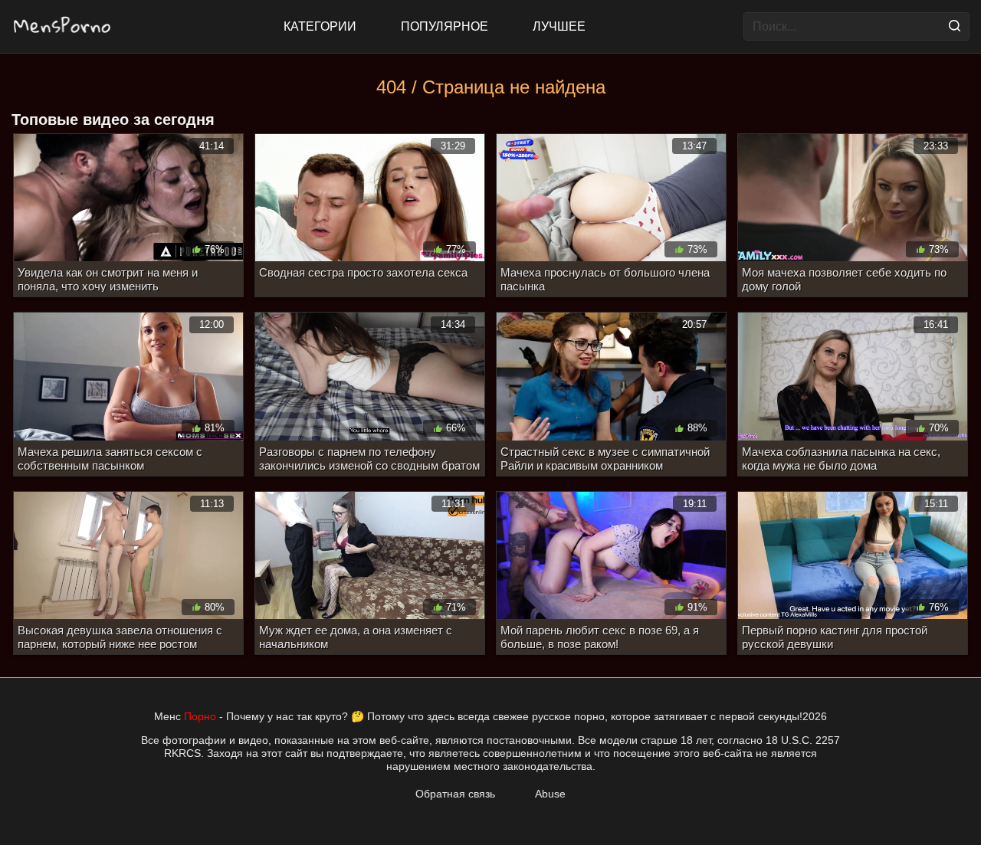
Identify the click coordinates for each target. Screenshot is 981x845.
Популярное (444, 26)
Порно (200, 716)
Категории (320, 26)
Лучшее (559, 26)
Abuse (550, 794)
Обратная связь (455, 794)
